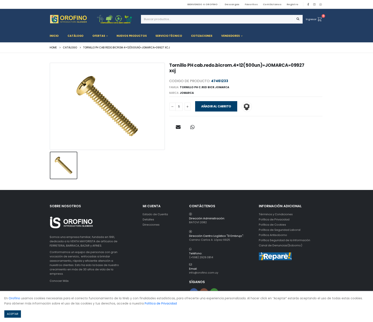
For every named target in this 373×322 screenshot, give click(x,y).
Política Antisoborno (273, 235)
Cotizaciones (202, 36)
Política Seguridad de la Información (284, 240)
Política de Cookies (272, 225)
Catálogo (76, 36)
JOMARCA (187, 93)
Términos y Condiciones (276, 214)
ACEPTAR (12, 314)
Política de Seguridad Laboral (279, 230)
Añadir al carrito (216, 106)
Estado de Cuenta (155, 214)
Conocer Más (59, 281)
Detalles (148, 219)
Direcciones (151, 225)
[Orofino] (94, 19)
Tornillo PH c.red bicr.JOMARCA (204, 87)
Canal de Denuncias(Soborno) (280, 245)
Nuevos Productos (132, 36)
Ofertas (98, 36)
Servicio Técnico (168, 36)
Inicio (54, 36)
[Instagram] (314, 4)
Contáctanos (272, 4)
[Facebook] (308, 4)
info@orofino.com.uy (203, 273)
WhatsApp (320, 4)
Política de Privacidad (274, 219)
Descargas (232, 4)
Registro (292, 4)
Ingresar (311, 19)
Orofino (14, 298)
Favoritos (251, 4)
